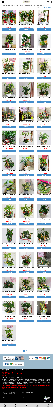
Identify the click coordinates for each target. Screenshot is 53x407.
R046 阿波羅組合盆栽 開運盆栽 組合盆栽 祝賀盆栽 (30, 73)
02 (26, 350)
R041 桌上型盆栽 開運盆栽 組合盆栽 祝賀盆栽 (29, 146)
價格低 (49, 7)
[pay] (13, 358)
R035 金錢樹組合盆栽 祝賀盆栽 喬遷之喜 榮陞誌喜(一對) (32, 24)
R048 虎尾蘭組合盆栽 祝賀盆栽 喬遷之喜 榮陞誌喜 (30, 194)
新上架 (42, 7)
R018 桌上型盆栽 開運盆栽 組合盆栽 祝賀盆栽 (29, 267)
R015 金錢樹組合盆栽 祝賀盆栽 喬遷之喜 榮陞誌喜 (13, 243)
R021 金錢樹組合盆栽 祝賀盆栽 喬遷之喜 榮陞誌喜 (30, 97)
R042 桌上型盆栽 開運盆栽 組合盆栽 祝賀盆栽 (12, 340)
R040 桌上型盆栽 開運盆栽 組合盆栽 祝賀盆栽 (12, 219)
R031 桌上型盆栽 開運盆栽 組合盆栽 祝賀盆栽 (29, 243)
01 (24, 350)
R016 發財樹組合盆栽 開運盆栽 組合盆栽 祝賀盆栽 (13, 316)
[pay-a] (39, 358)
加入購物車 (9, 29)
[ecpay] (13, 363)
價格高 (45, 7)
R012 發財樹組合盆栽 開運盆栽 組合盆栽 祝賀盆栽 (13, 146)
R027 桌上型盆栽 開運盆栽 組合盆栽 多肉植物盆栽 (13, 170)
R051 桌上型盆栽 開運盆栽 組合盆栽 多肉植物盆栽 (13, 122)
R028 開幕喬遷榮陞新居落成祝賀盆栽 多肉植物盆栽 (14, 291)
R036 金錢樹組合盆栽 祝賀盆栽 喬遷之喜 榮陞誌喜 (13, 49)
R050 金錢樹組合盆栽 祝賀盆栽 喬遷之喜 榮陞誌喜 (13, 97)
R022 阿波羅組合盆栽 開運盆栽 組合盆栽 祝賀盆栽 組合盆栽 (33, 316)
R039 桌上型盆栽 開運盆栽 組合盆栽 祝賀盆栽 (29, 219)
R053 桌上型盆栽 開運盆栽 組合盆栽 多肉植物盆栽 (30, 122)
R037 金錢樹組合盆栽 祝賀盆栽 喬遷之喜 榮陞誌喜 (13, 24)
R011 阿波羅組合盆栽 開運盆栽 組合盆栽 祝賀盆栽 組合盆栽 (33, 49)
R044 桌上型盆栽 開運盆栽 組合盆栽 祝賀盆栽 (12, 267)
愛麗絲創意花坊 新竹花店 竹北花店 (10, 5)
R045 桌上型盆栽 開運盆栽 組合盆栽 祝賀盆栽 (12, 73)
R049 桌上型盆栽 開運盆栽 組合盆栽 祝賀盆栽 (29, 291)
